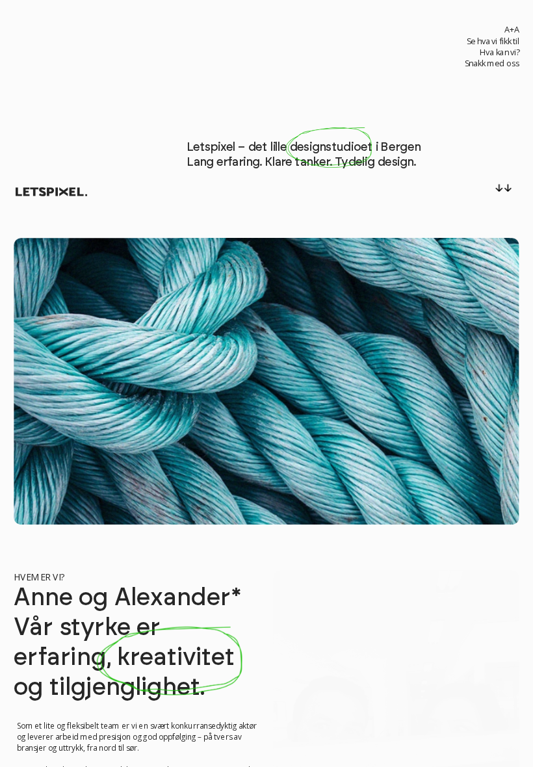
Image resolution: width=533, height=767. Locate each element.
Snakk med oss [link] (491, 64)
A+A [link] (511, 29)
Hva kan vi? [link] (499, 52)
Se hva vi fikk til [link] (493, 41)
